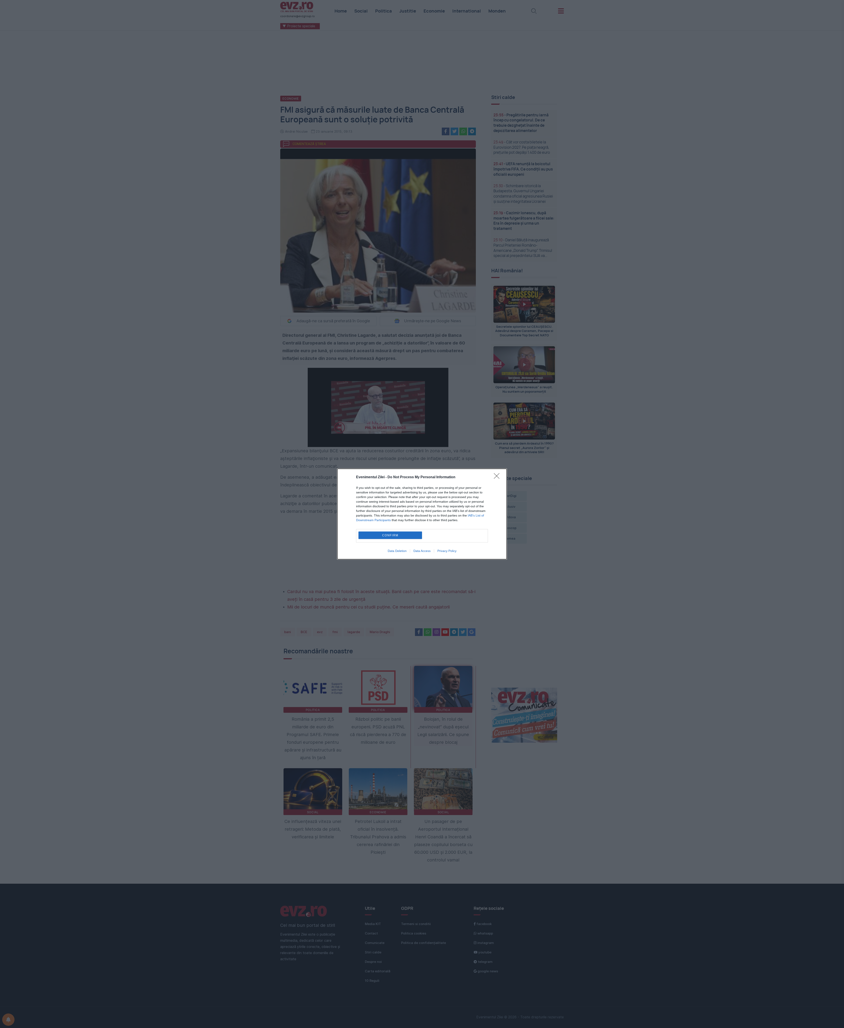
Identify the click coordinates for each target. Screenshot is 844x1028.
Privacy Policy (447, 551)
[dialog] (422, 514)
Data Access (422, 551)
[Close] (498, 477)
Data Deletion (397, 551)
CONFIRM (390, 535)
